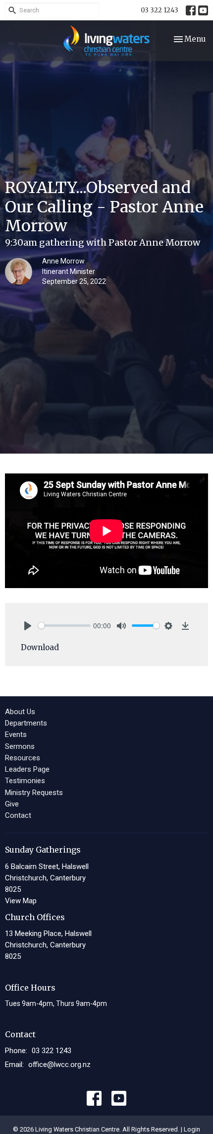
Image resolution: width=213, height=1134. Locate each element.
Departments (26, 723)
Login (192, 1129)
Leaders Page (27, 769)
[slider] (64, 625)
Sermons (20, 746)
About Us (20, 711)
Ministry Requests (34, 792)
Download (40, 647)
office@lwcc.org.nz (59, 1064)
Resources (22, 757)
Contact (18, 815)
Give (12, 804)
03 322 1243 (159, 10)
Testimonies (25, 780)
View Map (21, 900)
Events (16, 734)
